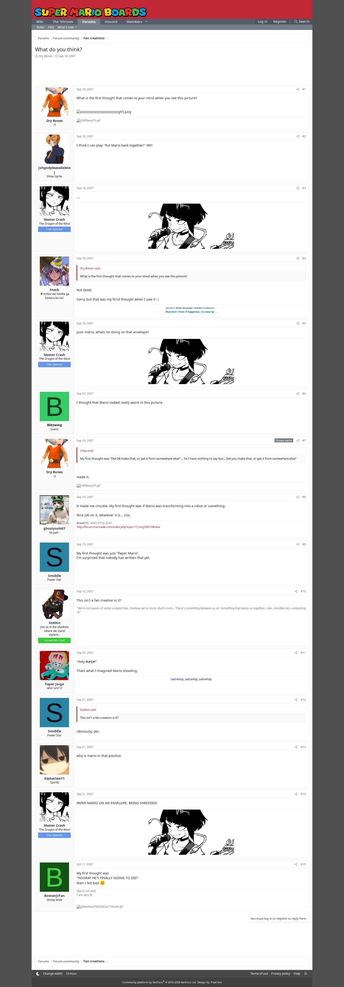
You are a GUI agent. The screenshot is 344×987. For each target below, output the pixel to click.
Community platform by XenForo (159, 982)
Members (134, 21)
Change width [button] (52, 973)
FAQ (51, 27)
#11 (303, 653)
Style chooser (37, 973)
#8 (304, 497)
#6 (304, 394)
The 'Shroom (63, 21)
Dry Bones (45, 56)
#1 (304, 89)
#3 (304, 188)
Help (297, 973)
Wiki (39, 21)
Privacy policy (280, 973)
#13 (303, 747)
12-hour (71, 973)
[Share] (298, 89)
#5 (304, 323)
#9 (304, 544)
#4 (304, 258)
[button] (146, 22)
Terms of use (259, 973)
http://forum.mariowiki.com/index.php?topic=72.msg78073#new (118, 527)
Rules (40, 27)
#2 (304, 136)
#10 (303, 591)
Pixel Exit (216, 982)
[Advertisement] (172, 71)
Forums (88, 21)
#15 (303, 864)
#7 (304, 441)
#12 (303, 700)
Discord (111, 21)
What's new (66, 27)
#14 (303, 794)
